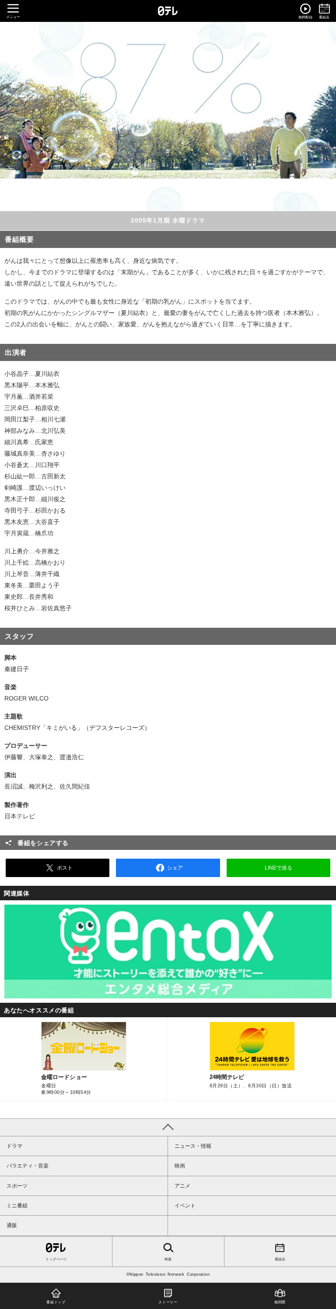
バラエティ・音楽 (28, 1166)
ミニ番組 (17, 1206)
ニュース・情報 (193, 1146)
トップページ (56, 1259)
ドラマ (14, 1146)
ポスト (65, 868)
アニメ (182, 1186)
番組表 (280, 1259)
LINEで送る (278, 868)
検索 (168, 1259)
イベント (185, 1206)
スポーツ (17, 1186)
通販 (12, 1225)
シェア (175, 868)
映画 (180, 1166)
